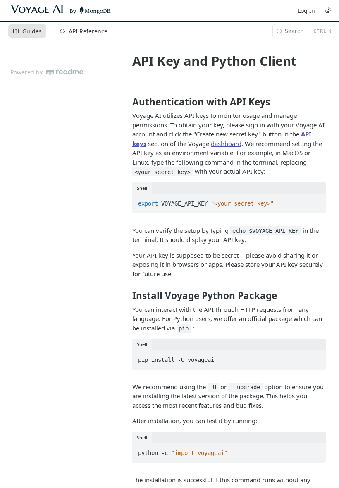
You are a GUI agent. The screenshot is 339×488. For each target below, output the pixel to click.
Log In (306, 10)
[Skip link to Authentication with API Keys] (126, 102)
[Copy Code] (315, 201)
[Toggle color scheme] (328, 10)
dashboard (226, 143)
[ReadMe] (65, 72)
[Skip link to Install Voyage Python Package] (126, 296)
